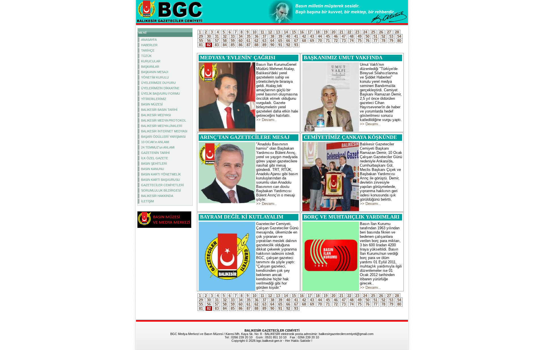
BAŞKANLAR (150, 66)
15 (294, 32)
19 (325, 32)
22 (349, 32)
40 (288, 36)
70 (320, 41)
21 (341, 32)
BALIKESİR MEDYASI (156, 115)
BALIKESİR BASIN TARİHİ (159, 109)
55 (201, 41)
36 (256, 36)
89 (264, 45)
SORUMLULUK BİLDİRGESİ (161, 190)
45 (328, 36)
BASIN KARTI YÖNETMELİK (161, 174)
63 (264, 41)
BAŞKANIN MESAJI (154, 72)
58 (225, 41)
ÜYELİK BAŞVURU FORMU (160, 93)
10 (254, 32)
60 (240, 41)
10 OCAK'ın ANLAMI (155, 142)
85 (233, 45)
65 (280, 41)
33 (233, 36)
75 (359, 41)
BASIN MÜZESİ (152, 104)
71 (328, 41)
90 (272, 45)
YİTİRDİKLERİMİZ (153, 99)
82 (209, 45)
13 (278, 32)
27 (389, 32)
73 (344, 41)
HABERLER (149, 45)
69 (312, 41)
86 (240, 45)
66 (288, 41)
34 (240, 36)
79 (391, 41)
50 (367, 36)
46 (336, 36)
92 (288, 45)
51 (375, 36)
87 (248, 45)
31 (217, 36)
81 (201, 45)
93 (296, 45)
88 (256, 45)
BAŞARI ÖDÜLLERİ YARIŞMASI (163, 136)
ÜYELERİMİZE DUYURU (158, 82)
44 (320, 36)
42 (304, 36)
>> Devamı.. (266, 120)
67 (296, 41)
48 (351, 36)
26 (381, 32)
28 (397, 32)
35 (248, 36)
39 (280, 36)
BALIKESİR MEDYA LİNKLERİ (161, 126)
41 (296, 36)
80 (399, 41)
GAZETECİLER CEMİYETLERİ (162, 185)
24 (365, 32)
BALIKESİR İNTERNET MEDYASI (164, 131)
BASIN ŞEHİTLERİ (154, 163)
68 (304, 41)
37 (264, 36)
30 (209, 36)
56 (209, 41)
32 (225, 36)
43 (312, 36)
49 (359, 36)
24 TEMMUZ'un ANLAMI (158, 147)
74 (351, 41)
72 (336, 41)
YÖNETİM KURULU (155, 77)
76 (367, 41)
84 (225, 45)
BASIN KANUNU (152, 169)
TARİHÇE (147, 50)
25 (373, 32)
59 (233, 41)
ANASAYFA (149, 39)
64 (272, 41)
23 (357, 32)
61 (248, 41)
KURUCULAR (150, 61)
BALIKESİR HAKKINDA (157, 196)
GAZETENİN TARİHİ (155, 152)
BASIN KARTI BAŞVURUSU (160, 179)
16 (302, 32)
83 (217, 45)
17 (310, 32)
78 (383, 41)
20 (333, 32)
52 (383, 36)
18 (317, 32)
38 (272, 36)
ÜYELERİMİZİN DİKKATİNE (160, 88)
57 (217, 41)
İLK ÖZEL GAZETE (154, 158)
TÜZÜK (146, 56)
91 (280, 45)
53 (391, 36)
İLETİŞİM (147, 201)
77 (375, 41)
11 (262, 32)
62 (256, 41)
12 (270, 32)
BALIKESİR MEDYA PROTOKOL (163, 120)
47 (344, 36)
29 (201, 36)
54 (399, 36)
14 (286, 32)
